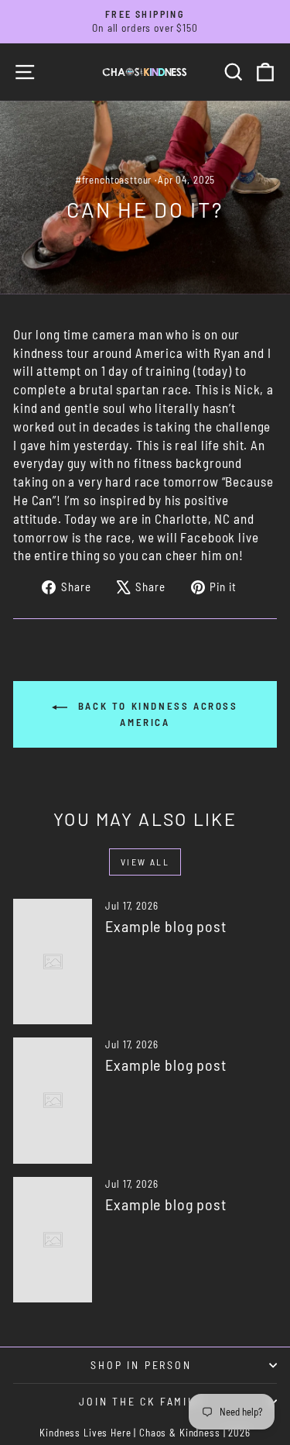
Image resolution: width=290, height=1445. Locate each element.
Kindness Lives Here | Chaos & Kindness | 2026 (144, 1432)
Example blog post (165, 926)
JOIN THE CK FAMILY (141, 1401)
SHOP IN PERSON (140, 1364)
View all (145, 861)
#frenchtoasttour (113, 180)
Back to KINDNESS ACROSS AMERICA (155, 714)
